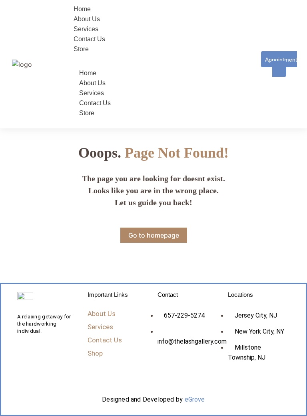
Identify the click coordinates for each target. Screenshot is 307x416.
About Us (92, 83)
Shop (95, 353)
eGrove (195, 399)
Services (91, 93)
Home (87, 73)
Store (86, 113)
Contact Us (95, 103)
